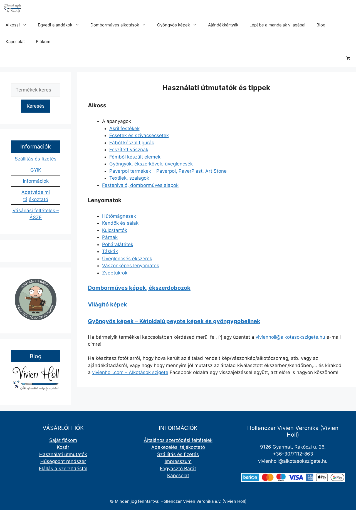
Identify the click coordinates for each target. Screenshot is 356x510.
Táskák (110, 251)
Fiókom (43, 41)
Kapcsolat (15, 41)
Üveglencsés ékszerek (127, 258)
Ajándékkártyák (223, 25)
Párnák (110, 237)
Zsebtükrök (114, 273)
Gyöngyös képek (173, 25)
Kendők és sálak (120, 223)
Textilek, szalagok (129, 178)
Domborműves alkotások (114, 25)
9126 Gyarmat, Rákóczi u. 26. (293, 447)
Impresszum (178, 461)
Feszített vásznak (128, 149)
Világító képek (107, 304)
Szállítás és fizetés (35, 159)
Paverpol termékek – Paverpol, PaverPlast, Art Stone (168, 171)
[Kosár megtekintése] (348, 58)
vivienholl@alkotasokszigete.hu (290, 337)
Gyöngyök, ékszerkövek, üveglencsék (151, 164)
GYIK (35, 170)
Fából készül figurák (131, 142)
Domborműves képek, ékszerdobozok (139, 287)
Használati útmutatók (63, 454)
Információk (36, 181)
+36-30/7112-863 (293, 454)
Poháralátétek (117, 244)
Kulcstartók (114, 230)
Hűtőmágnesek (119, 216)
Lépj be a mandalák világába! (277, 25)
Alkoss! (13, 25)
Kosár (63, 447)
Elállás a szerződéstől (63, 468)
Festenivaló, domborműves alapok (140, 185)
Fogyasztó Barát (178, 468)
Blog (321, 25)
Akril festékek (124, 128)
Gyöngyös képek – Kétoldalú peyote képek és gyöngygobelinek (174, 321)
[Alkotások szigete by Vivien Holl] (12, 8)
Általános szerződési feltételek (178, 440)
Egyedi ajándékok (55, 25)
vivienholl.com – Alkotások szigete (130, 372)
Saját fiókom (63, 440)
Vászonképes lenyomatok (130, 265)
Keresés (35, 106)
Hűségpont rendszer (63, 461)
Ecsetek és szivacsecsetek (139, 135)
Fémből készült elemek (134, 157)
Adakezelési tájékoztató (178, 447)
